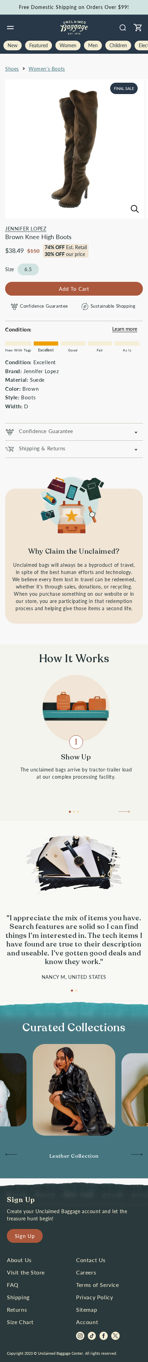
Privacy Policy (94, 1297)
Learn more (124, 329)
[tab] (70, 812)
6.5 (28, 269)
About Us (19, 1260)
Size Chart (20, 1322)
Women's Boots (47, 69)
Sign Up (25, 1236)
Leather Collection (74, 1156)
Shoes (12, 69)
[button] (10, 27)
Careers (86, 1272)
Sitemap (86, 1309)
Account (87, 1322)
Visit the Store (26, 1272)
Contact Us (91, 1260)
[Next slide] (124, 813)
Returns (17, 1309)
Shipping (18, 1297)
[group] (74, 1156)
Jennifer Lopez (25, 229)
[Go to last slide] (10, 1156)
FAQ (13, 1284)
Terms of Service (97, 1284)
